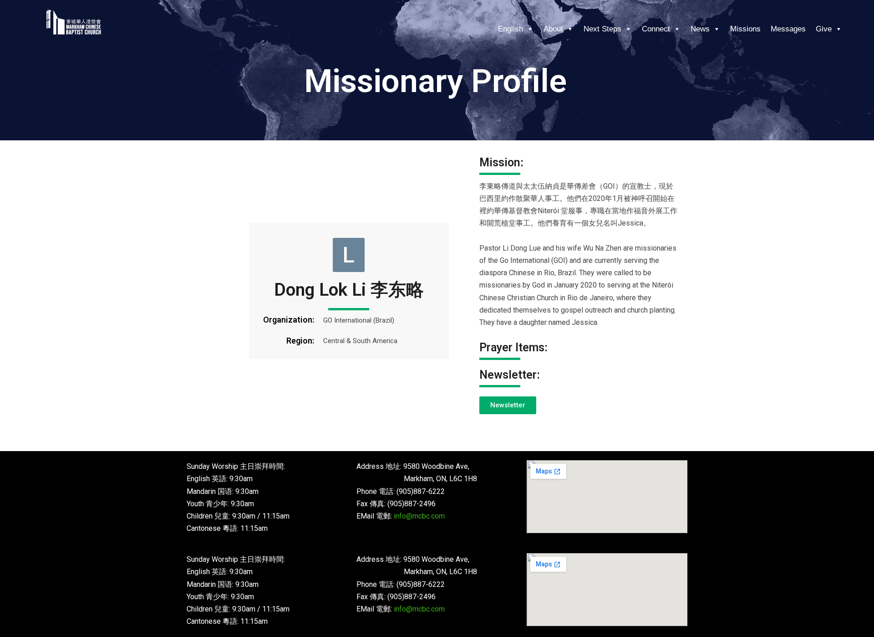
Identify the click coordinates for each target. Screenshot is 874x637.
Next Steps (602, 29)
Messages (788, 29)
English (510, 29)
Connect (656, 29)
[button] (349, 255)
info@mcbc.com (419, 516)
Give (824, 29)
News (700, 29)
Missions (745, 29)
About (553, 29)
